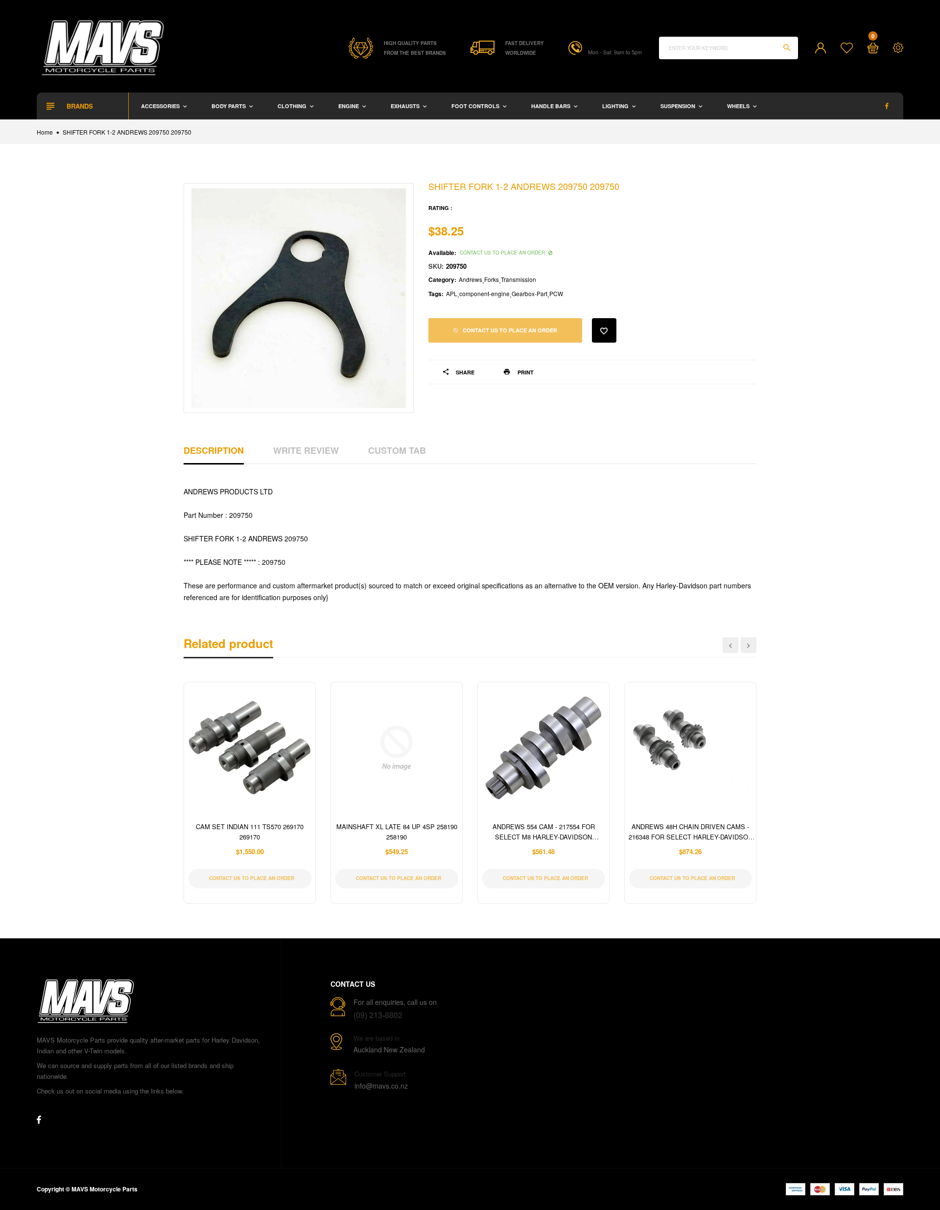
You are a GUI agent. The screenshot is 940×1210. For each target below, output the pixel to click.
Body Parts (229, 106)
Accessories (161, 106)
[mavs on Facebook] (887, 106)
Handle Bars (551, 106)
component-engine (484, 293)
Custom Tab (397, 450)
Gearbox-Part (529, 293)
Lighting (616, 106)
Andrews (470, 279)
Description (214, 450)
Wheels (739, 106)
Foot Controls (476, 106)
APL (451, 293)
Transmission (518, 279)
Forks (491, 279)
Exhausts (406, 106)
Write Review (306, 450)
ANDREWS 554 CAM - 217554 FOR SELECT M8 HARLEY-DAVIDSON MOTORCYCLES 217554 (544, 837)
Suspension (678, 106)
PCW (556, 293)
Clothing (293, 106)
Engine (349, 106)
